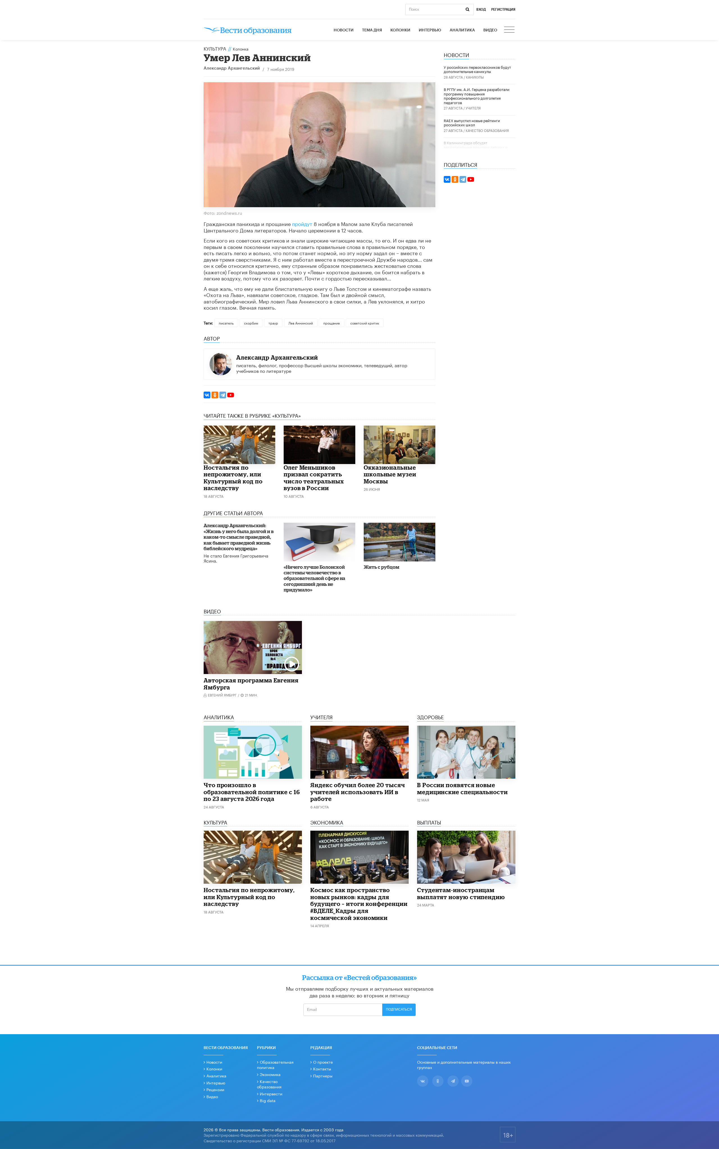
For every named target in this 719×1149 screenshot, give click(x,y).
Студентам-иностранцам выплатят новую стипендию (461, 893)
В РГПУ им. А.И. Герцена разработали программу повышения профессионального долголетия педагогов (476, 95)
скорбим (251, 322)
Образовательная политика (275, 1064)
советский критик (364, 322)
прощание (331, 322)
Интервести (271, 1093)
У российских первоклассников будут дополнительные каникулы (477, 69)
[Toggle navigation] (509, 30)
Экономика (270, 1074)
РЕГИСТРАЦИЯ (503, 9)
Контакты (322, 1068)
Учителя (473, 107)
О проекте (323, 1062)
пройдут (302, 223)
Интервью (430, 30)
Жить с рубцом (381, 567)
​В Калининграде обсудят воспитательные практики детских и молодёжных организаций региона (476, 147)
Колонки (400, 30)
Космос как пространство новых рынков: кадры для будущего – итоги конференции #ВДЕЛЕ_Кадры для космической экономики (359, 904)
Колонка (241, 48)
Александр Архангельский (232, 68)
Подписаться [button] (399, 1009)
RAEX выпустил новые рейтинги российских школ (472, 122)
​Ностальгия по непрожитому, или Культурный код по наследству (233, 478)
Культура (215, 48)
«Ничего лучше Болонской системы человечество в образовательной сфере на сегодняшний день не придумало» (314, 578)
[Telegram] (222, 395)
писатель (226, 322)
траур (273, 322)
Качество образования (487, 130)
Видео (490, 30)
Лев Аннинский (300, 322)
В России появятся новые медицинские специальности (462, 788)
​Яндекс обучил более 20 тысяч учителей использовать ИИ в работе (357, 792)
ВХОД (481, 9)
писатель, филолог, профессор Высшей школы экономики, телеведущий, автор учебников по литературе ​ (321, 367)
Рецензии (215, 1089)
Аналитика (462, 30)
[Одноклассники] (214, 395)
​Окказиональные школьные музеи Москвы (390, 474)
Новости (344, 30)
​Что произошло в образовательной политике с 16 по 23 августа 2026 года (252, 792)
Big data (268, 1100)
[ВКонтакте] (207, 395)
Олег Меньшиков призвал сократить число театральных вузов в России (314, 478)
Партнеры (323, 1075)
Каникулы (475, 76)
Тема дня (372, 30)
